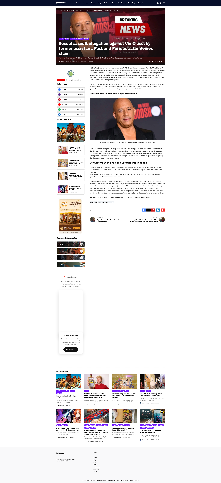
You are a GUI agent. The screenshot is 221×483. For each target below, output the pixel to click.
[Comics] (71, 251)
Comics (95, 455)
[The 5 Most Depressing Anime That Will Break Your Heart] (63, 176)
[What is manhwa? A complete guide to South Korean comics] (63, 189)
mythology (96, 469)
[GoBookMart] (61, 3)
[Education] (71, 257)
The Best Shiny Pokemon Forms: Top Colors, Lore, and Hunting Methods (76, 163)
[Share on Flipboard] (161, 61)
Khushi (60, 405)
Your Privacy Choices (113, 480)
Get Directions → (71, 349)
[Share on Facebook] (152, 61)
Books (95, 457)
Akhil (115, 405)
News (94, 464)
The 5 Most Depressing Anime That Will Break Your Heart (75, 176)
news (112, 202)
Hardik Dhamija (90, 441)
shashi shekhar (146, 403)
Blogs (94, 460)
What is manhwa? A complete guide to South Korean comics (76, 188)
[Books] (71, 264)
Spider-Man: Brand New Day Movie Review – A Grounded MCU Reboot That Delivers (96, 432)
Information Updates (104, 202)
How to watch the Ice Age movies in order (70, 136)
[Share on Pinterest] (157, 61)
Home (60, 10)
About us (95, 471)
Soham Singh (61, 437)
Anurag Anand (117, 437)
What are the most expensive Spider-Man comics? (123, 429)
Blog (96, 202)
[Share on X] (155, 61)
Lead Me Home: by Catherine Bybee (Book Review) (150, 431)
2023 (91, 202)
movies (95, 462)
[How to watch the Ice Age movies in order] (71, 132)
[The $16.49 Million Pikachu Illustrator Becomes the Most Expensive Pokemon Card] (63, 150)
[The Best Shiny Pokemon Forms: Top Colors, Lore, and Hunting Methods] (63, 163)
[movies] (71, 244)
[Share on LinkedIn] (159, 61)
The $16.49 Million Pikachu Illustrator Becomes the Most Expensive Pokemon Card (75, 150)
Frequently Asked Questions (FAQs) (129, 480)
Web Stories (96, 467)
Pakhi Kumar (89, 405)
